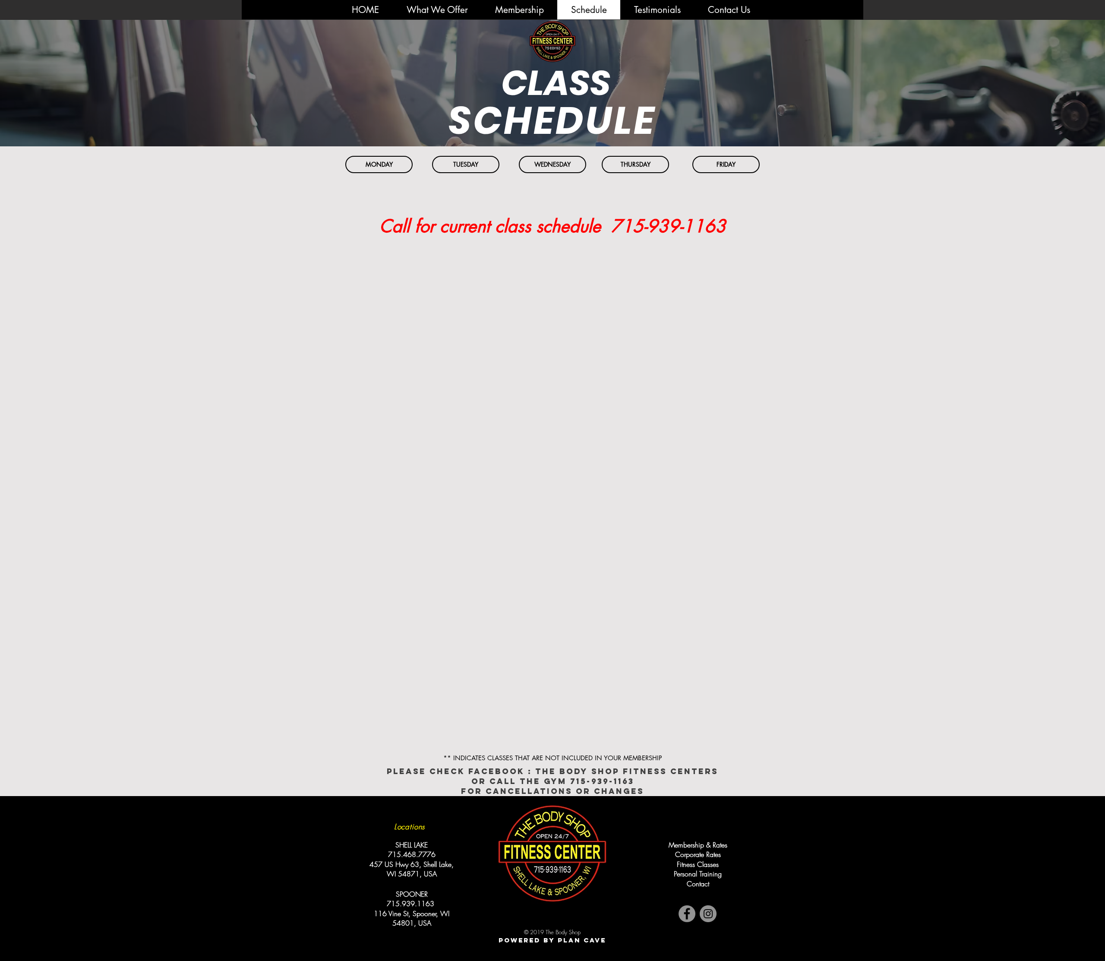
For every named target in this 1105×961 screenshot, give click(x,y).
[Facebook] (687, 913)
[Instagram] (708, 913)
